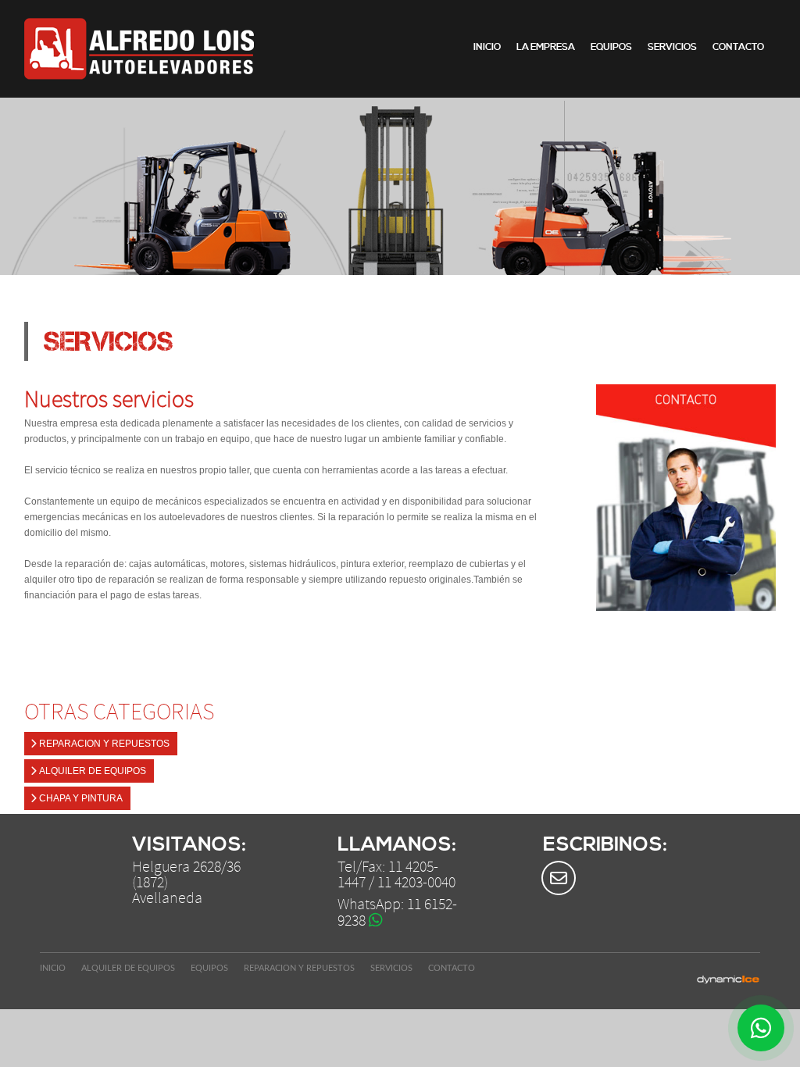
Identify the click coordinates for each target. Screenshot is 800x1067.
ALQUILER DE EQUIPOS (91, 770)
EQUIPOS (611, 47)
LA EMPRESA (545, 47)
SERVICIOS (672, 47)
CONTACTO (738, 47)
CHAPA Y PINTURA (80, 798)
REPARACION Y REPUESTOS (103, 743)
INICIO (487, 47)
